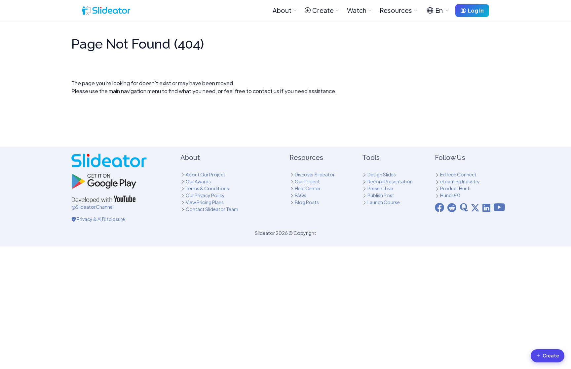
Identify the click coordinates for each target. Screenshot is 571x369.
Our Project (307, 181)
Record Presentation (390, 181)
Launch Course (383, 202)
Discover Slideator (315, 174)
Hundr (450, 195)
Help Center (308, 188)
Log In (476, 10)
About (282, 10)
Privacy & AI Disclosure (100, 219)
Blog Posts (307, 202)
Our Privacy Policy (205, 195)
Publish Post (380, 195)
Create (323, 10)
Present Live (380, 188)
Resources (396, 10)
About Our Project (205, 174)
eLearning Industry (460, 181)
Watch (356, 10)
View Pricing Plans (205, 202)
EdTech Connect (458, 174)
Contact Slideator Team (212, 209)
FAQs (300, 195)
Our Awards (198, 181)
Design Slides (381, 174)
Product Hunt (455, 188)
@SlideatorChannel (92, 207)
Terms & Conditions (207, 188)
